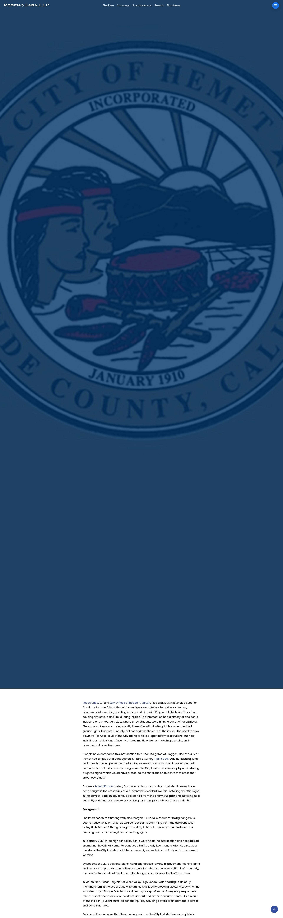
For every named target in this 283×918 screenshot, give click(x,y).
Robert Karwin (104, 786)
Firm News (141, 349)
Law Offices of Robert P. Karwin (130, 703)
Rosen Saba (90, 703)
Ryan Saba (161, 759)
